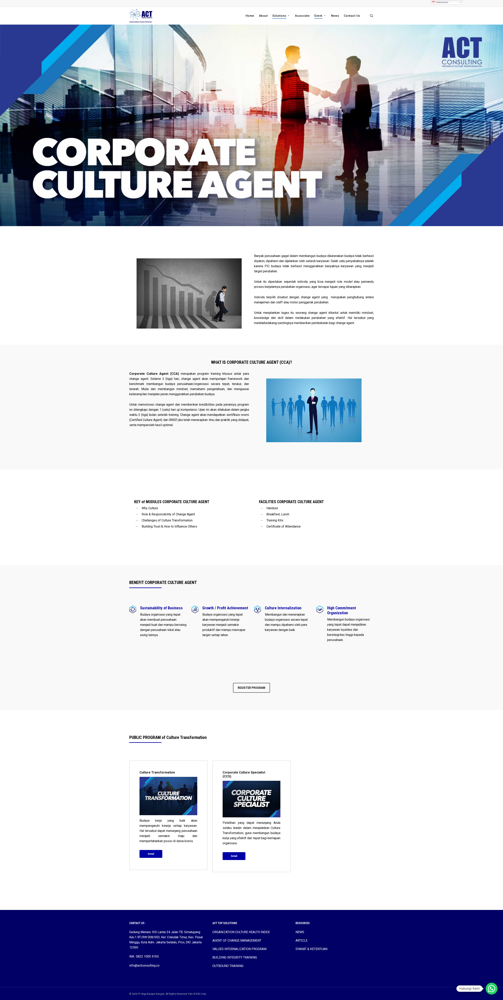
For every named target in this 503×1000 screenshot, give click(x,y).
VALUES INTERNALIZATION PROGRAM (239, 949)
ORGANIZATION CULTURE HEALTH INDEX (241, 932)
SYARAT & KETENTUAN (311, 949)
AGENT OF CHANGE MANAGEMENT (236, 940)
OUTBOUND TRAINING (227, 966)
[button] (251, 688)
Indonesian (441, 2)
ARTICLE (301, 940)
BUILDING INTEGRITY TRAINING (234, 957)
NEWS (300, 932)
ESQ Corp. (201, 994)
